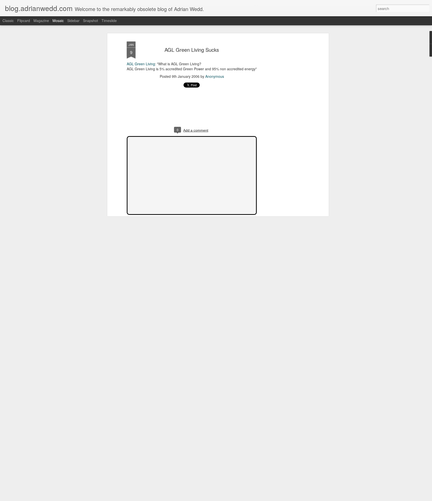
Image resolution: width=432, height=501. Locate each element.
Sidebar (73, 20)
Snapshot (90, 20)
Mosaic (58, 20)
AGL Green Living (141, 63)
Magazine (41, 20)
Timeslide (109, 20)
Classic (8, 20)
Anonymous (214, 76)
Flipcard (23, 20)
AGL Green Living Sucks (191, 49)
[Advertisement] (284, 118)
